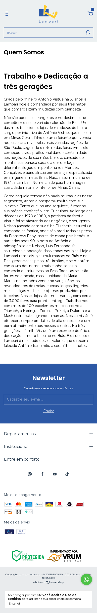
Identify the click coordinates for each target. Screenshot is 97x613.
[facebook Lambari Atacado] (42, 474)
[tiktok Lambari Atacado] (67, 474)
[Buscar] (87, 32)
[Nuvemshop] (48, 583)
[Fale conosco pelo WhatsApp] (86, 579)
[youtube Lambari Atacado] (55, 474)
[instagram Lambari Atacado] (30, 474)
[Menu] (7, 14)
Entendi (14, 603)
